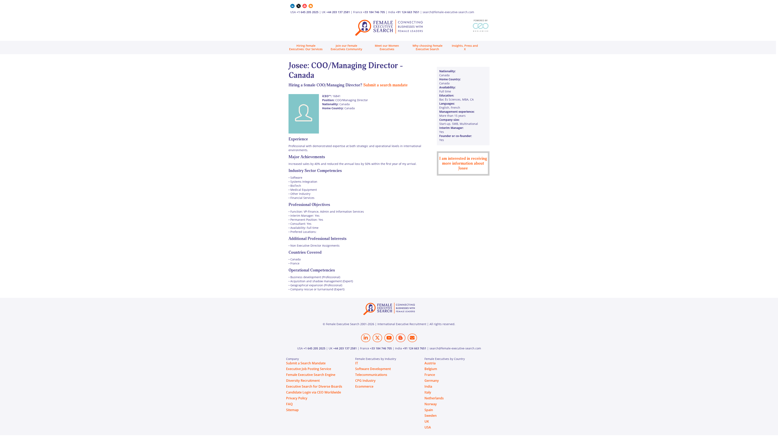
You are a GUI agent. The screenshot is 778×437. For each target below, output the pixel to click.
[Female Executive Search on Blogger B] (400, 338)
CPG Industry (365, 380)
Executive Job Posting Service (308, 369)
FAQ (289, 404)
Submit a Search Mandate (306, 363)
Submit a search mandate (385, 85)
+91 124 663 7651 (407, 12)
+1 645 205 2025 (307, 12)
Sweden (430, 415)
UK (426, 421)
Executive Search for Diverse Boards (314, 386)
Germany (431, 380)
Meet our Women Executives (387, 47)
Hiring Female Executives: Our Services (306, 47)
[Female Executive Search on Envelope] (412, 338)
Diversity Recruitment (303, 380)
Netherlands (434, 398)
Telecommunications (371, 374)
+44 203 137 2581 (338, 12)
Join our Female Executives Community (346, 47)
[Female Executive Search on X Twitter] (377, 338)
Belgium (430, 369)
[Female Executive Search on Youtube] (389, 338)
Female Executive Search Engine (310, 374)
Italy (427, 392)
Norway (430, 404)
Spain (428, 410)
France (429, 374)
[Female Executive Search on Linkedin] (365, 338)
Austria (430, 363)
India (428, 386)
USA (427, 427)
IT (356, 363)
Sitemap (292, 410)
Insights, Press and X (465, 47)
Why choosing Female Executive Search (427, 47)
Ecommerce (364, 386)
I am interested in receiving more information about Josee (463, 163)
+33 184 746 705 (374, 12)
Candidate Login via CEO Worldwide (313, 392)
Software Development (373, 369)
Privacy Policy (296, 398)
